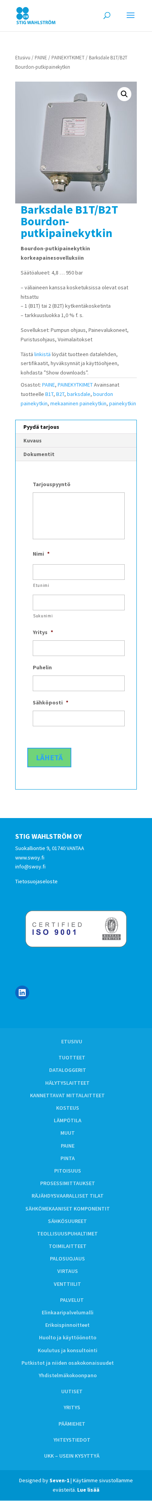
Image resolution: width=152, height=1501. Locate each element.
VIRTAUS (67, 1271)
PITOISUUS (67, 1170)
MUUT (67, 1132)
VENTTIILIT (67, 1283)
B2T (60, 394)
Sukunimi (43, 616)
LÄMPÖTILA (67, 1120)
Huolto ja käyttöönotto (67, 1337)
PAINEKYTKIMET (68, 57)
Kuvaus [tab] (32, 440)
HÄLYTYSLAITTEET (67, 1082)
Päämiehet (71, 1423)
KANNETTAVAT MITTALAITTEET (67, 1095)
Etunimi (41, 585)
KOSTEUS (67, 1107)
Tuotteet (71, 1057)
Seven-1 (59, 1480)
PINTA (67, 1158)
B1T (49, 394)
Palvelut (72, 1299)
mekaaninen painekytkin (78, 403)
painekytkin (122, 403)
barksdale (78, 394)
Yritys (72, 1407)
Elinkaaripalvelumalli (68, 1312)
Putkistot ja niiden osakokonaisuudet (67, 1362)
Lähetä (49, 757)
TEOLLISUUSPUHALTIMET (67, 1233)
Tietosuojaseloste (36, 881)
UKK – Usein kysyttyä (71, 1455)
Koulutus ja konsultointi (67, 1350)
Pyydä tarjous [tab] (41, 426)
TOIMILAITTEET (68, 1246)
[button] (124, 94)
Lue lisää (88, 1489)
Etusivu (22, 57)
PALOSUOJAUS (67, 1258)
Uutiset (72, 1391)
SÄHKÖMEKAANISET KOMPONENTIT (67, 1208)
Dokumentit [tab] (39, 454)
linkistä (42, 354)
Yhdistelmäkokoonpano (68, 1375)
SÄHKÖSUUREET (67, 1221)
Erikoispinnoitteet (67, 1324)
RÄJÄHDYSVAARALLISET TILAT (68, 1195)
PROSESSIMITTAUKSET (67, 1183)
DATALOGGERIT (67, 1069)
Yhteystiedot (71, 1439)
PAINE (41, 57)
